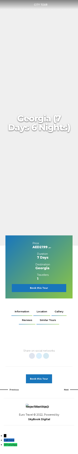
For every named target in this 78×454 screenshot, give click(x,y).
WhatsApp (10, 444)
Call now (9, 440)
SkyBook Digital (39, 419)
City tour (41, 4)
